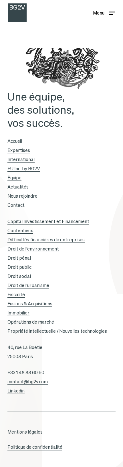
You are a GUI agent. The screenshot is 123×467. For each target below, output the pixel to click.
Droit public (19, 267)
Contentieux (20, 230)
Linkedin (16, 390)
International (21, 159)
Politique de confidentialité (34, 447)
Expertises (18, 150)
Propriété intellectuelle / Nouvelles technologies (57, 331)
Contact (16, 205)
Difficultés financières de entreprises (46, 239)
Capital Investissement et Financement (48, 221)
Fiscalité (16, 294)
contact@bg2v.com (27, 381)
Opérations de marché (30, 321)
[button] (104, 11)
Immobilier (18, 312)
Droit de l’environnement (33, 248)
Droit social (19, 276)
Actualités (18, 186)
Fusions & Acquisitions (29, 303)
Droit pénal (19, 257)
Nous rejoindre (22, 196)
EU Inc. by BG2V (23, 168)
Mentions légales (25, 431)
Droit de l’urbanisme (28, 285)
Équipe (14, 177)
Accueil (14, 141)
